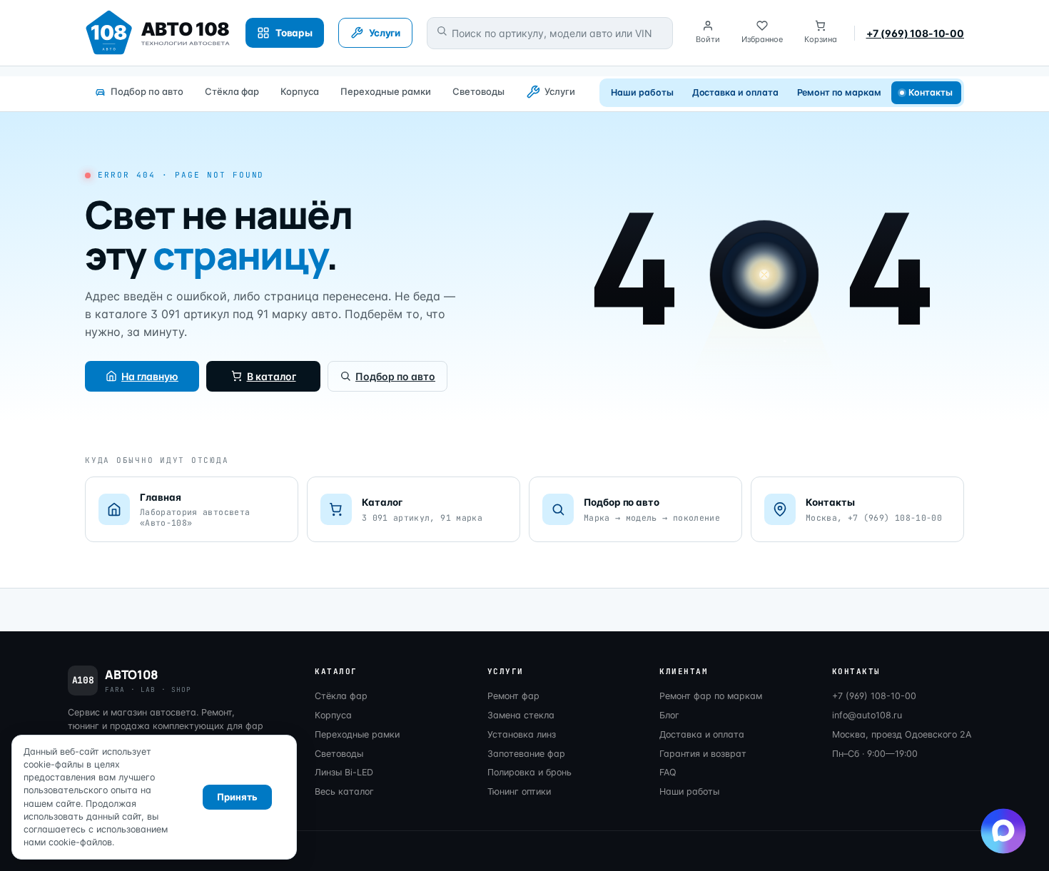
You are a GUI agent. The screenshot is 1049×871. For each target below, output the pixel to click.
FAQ (667, 772)
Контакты (930, 92)
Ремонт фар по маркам (710, 696)
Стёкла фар (232, 91)
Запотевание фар (526, 753)
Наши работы (642, 92)
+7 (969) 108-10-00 (915, 33)
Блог (669, 715)
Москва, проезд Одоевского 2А (901, 734)
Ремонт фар (513, 696)
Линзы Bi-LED (344, 772)
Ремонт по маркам (839, 92)
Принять (237, 797)
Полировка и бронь (529, 772)
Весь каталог (344, 791)
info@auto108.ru (867, 715)
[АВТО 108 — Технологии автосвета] (158, 33)
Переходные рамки (385, 91)
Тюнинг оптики (519, 791)
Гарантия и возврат (702, 753)
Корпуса (299, 91)
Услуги (559, 91)
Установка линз (521, 734)
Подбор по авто (147, 91)
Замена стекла (520, 715)
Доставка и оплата (735, 92)
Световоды (478, 91)
